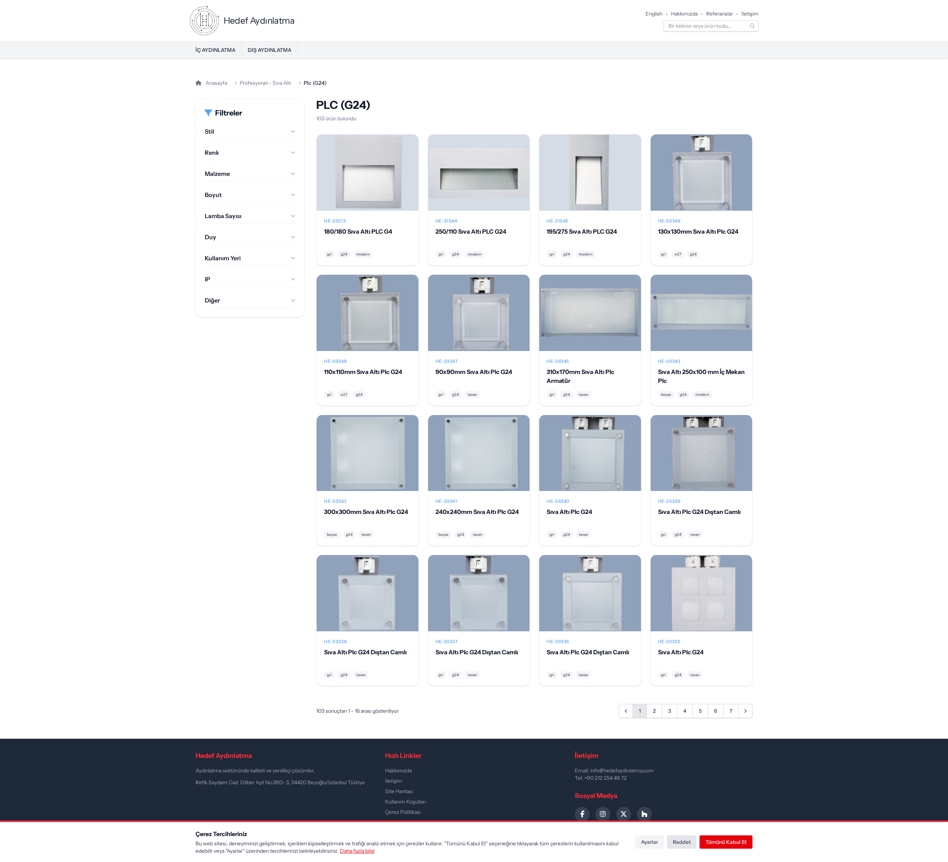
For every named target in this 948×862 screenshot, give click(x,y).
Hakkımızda (684, 13)
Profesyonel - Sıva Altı (265, 83)
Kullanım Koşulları (405, 801)
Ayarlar (649, 842)
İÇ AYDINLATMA (216, 50)
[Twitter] (623, 814)
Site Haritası (399, 791)
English (653, 13)
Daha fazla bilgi (357, 851)
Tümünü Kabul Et (726, 842)
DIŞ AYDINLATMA (269, 50)
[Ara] (752, 26)
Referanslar (719, 13)
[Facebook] (582, 814)
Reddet (682, 842)
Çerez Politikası (403, 812)
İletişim (749, 13)
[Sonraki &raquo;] (745, 711)
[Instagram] (602, 814)
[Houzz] (644, 814)
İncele (367, 178)
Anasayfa (215, 83)
